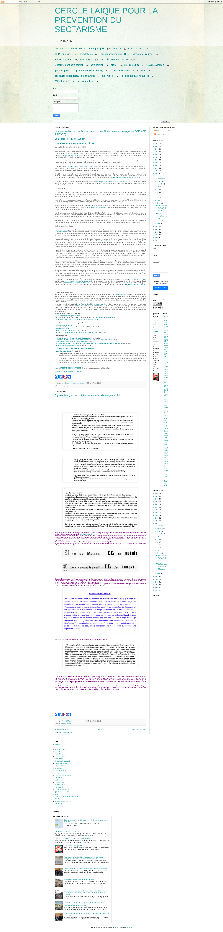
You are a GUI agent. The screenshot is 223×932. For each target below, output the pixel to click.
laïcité (113, 65)
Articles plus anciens (138, 729)
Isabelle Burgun (62, 147)
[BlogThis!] (93, 383)
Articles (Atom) (67, 732)
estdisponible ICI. (86, 534)
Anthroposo (76, 48)
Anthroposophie (96, 48)
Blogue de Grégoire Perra (64, 325)
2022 (157, 154)
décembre (160, 176)
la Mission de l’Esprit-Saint (97, 207)
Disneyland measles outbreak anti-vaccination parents (73, 338)
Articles (158, 130)
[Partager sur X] (96, 383)
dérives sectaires (64, 59)
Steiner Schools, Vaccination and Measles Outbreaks (72, 342)
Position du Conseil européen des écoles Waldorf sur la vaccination (77, 319)
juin (158, 192)
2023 (157, 152)
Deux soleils (86, 59)
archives (117, 48)
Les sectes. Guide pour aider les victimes (114, 241)
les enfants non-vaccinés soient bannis (75, 283)
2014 (157, 226)
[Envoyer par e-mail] (91, 383)
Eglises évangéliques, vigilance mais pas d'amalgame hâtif (87, 395)
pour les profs (62, 70)
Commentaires (160, 134)
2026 (157, 144)
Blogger (129, 927)
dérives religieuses (142, 54)
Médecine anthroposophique (65, 330)
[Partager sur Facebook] (98, 383)
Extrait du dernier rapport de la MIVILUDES (68, 831)
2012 (157, 232)
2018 (157, 165)
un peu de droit (85, 81)
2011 (157, 235)
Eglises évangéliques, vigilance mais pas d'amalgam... (161, 216)
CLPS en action (63, 54)
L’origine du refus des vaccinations (75, 327)
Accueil (100, 729)
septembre (160, 184)
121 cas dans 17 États (138, 279)
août (158, 187)
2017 (157, 168)
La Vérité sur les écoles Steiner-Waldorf (80, 166)
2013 (157, 229)
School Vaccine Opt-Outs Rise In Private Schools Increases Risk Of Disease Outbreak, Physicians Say (88, 343)
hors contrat (96, 65)
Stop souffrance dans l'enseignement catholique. (79, 880)
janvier (159, 223)
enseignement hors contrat (69, 65)
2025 (157, 146)
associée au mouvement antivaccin (81, 281)
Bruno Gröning (135, 48)
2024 (157, 149)
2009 (157, 240)
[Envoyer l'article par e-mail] (87, 383)
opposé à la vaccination (70, 155)
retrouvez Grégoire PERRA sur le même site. (70, 371)
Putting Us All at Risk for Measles (134, 284)
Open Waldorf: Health (62, 329)
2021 (157, 157)
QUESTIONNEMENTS (122, 70)
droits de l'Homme (109, 59)
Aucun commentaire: (79, 383)
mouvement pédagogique (107, 181)
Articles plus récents (61, 729)
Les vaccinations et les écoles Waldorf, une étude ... (161, 208)
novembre (160, 179)
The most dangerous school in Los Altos (68, 345)
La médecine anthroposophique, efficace (68, 316)
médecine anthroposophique (98, 304)
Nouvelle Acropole (155, 65)
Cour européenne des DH (112, 54)
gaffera (117, 927)
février (159, 203)
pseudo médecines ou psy (89, 70)
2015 (157, 173)
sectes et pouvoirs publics (135, 76)
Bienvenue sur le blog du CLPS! (74, 846)
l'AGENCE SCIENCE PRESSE (70, 368)
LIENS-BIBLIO (131, 65)
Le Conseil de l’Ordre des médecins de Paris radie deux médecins (76, 332)
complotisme (86, 54)
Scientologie (108, 76)
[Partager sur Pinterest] (100, 383)
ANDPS (59, 48)
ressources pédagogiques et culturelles (75, 76)
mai (158, 195)
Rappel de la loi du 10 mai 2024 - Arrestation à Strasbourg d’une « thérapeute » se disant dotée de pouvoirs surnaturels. (85, 858)
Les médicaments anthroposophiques (104, 317)
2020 (157, 160)
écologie (130, 59)
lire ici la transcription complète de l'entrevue (126, 177)
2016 (157, 171)
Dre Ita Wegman (81, 304)
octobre (159, 181)
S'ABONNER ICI (160, 288)
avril (158, 197)
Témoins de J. (62, 81)
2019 (157, 162)
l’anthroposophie (121, 294)
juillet (158, 189)
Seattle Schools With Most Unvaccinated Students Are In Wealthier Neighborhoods (81, 340)
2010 (157, 237)
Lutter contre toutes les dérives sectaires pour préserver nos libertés (85, 868)
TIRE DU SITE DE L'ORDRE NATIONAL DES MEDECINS (73, 838)
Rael (143, 70)
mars (158, 200)
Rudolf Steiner (122, 181)
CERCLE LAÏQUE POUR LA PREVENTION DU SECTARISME (106, 20)
